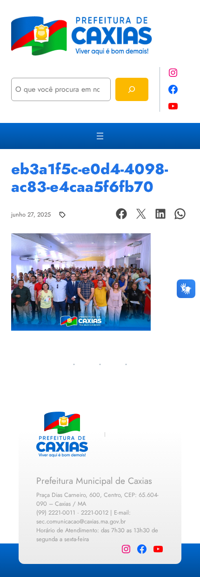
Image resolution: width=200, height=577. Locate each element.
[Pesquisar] (131, 89)
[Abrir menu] (100, 136)
